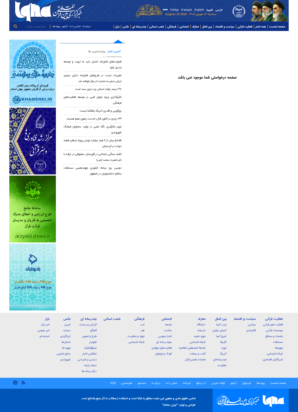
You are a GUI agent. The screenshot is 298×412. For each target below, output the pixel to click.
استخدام (45, 336)
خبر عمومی (43, 330)
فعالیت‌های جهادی (162, 348)
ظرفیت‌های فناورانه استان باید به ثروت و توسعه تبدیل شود (93, 64)
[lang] (164, 10)
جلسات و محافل (274, 336)
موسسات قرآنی (274, 330)
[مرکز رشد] (32, 141)
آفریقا (223, 342)
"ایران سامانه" (170, 405)
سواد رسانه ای (164, 342)
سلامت (168, 330)
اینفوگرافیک (90, 348)
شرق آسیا (221, 336)
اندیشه (201, 330)
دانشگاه (201, 324)
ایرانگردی (65, 336)
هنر (143, 330)
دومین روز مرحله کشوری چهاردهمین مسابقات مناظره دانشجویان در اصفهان (93, 171)
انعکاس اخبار (89, 353)
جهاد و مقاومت (136, 336)
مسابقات (278, 342)
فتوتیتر (93, 342)
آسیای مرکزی (220, 330)
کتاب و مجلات (198, 353)
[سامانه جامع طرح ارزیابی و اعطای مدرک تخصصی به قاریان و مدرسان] (32, 209)
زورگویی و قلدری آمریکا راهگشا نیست (101, 111)
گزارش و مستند (88, 324)
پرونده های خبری (277, 35)
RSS (113, 383)
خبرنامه (187, 383)
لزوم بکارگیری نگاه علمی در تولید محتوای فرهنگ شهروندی (93, 129)
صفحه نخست (277, 26)
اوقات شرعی (218, 383)
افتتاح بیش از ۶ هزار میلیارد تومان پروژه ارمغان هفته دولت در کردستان (93, 143)
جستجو (141, 383)
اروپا (224, 348)
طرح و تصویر (89, 336)
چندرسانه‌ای (220, 359)
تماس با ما (75, 26)
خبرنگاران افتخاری (273, 359)
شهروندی (65, 359)
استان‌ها (66, 342)
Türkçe (174, 9)
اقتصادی (251, 330)
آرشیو (65, 26)
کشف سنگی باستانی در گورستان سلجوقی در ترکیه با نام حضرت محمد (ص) (93, 157)
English (199, 9)
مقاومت (222, 365)
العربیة (209, 10)
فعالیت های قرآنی (273, 324)
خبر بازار (45, 324)
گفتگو (93, 330)
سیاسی (252, 324)
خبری (67, 324)
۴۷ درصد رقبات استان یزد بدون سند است (98, 89)
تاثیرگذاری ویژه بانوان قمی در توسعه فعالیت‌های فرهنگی (93, 100)
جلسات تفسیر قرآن (195, 359)
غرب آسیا (221, 324)
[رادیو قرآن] (32, 277)
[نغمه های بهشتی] (32, 73)
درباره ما (86, 26)
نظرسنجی (126, 383)
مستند (67, 330)
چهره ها (66, 348)
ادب (142, 324)
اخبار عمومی (165, 336)
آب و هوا (201, 383)
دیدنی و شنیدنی (87, 359)
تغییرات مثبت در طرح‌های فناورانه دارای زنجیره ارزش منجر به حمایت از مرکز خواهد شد (93, 78)
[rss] (23, 382)
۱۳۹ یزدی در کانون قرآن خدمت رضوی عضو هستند (94, 118)
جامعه (168, 324)
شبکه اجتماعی (275, 353)
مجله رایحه (90, 365)
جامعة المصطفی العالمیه (192, 348)
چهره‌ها (279, 348)
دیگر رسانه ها (89, 371)
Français (186, 9)
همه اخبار (260, 26)
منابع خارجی (64, 353)
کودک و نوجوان (163, 353)
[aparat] (15, 384)
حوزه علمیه (200, 336)
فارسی (218, 10)
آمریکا (223, 353)
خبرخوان (246, 383)
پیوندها (56, 26)
